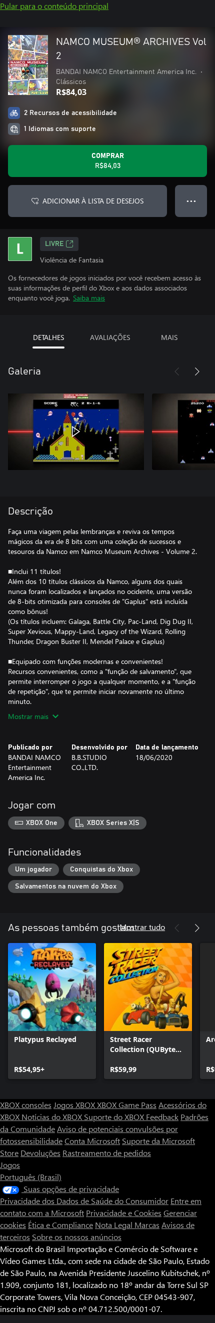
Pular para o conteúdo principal (54, 5)
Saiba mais (89, 297)
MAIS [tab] (169, 337)
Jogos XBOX (75, 1105)
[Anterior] (177, 371)
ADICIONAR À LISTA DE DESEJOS (93, 201)
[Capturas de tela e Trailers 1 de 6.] (76, 431)
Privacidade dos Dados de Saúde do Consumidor (84, 1201)
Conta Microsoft (92, 1141)
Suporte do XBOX (115, 1117)
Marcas (147, 1225)
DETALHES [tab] (48, 337)
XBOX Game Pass (126, 1105)
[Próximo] (197, 371)
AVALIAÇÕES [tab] (110, 337)
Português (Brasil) (31, 1177)
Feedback (162, 1117)
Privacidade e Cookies (124, 1213)
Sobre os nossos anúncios (77, 1237)
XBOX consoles (26, 1105)
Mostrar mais (28, 716)
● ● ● (191, 201)
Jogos (10, 1165)
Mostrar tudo (142, 927)
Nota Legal (114, 1225)
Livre (54, 244)
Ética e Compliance (60, 1225)
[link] (52, 1011)
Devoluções (40, 1153)
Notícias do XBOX (53, 1117)
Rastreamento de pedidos (106, 1153)
